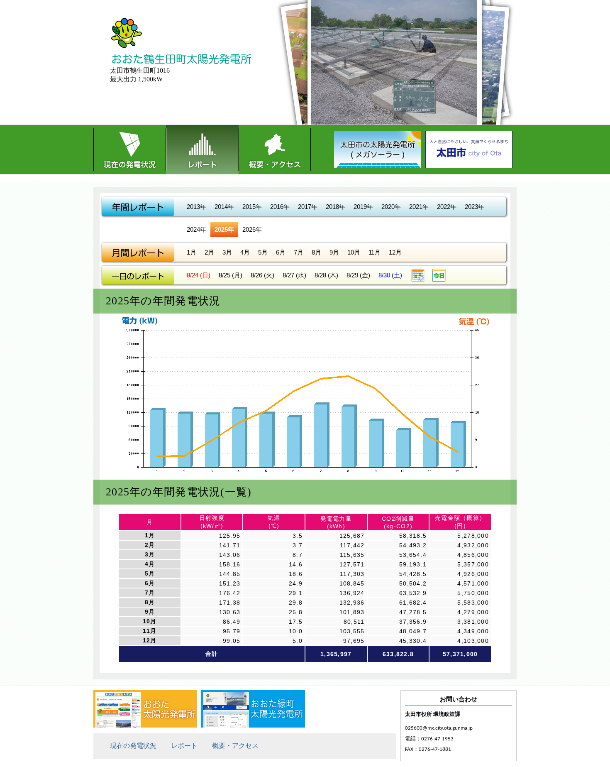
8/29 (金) (358, 275)
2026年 (252, 229)
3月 (227, 252)
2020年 (391, 206)
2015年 (252, 206)
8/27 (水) (294, 275)
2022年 (446, 206)
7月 (298, 252)
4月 (245, 252)
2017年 (307, 206)
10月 (353, 252)
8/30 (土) (390, 275)
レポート (202, 149)
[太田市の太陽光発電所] (379, 153)
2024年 (196, 229)
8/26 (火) (262, 275)
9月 (334, 252)
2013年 (196, 206)
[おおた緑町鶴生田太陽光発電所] (253, 725)
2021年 (419, 206)
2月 (209, 252)
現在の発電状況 (129, 149)
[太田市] (471, 153)
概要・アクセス (275, 149)
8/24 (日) (198, 275)
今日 (439, 275)
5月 (263, 252)
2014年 (224, 206)
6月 (280, 252)
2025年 (224, 229)
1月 (191, 252)
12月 (395, 252)
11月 (374, 252)
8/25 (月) (230, 275)
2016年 (280, 206)
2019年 (363, 206)
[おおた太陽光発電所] (145, 725)
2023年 (474, 206)
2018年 (335, 206)
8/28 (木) (326, 275)
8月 (316, 252)
